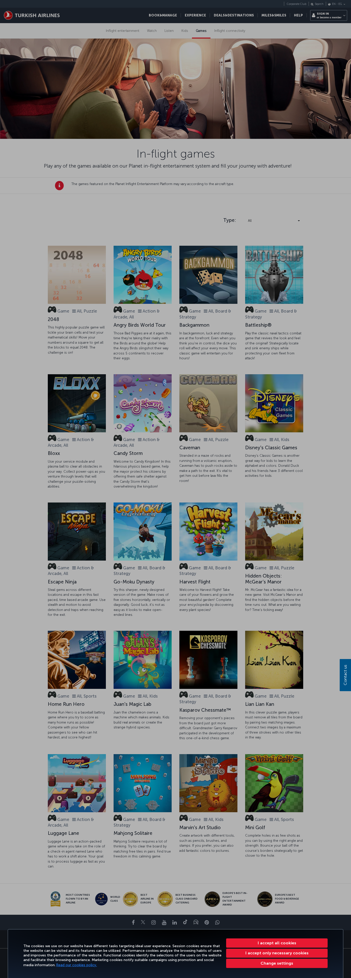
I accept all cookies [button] (277, 942)
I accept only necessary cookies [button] (277, 952)
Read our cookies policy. (76, 965)
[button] (277, 963)
